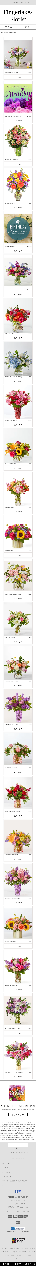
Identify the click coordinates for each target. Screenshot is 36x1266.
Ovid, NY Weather (7, 1252)
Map (18, 1264)
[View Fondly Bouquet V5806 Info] (18, 619)
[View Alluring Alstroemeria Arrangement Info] (18, 141)
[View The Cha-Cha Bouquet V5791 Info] (18, 967)
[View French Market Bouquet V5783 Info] (18, 663)
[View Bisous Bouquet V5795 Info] (18, 489)
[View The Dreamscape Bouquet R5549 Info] (18, 1010)
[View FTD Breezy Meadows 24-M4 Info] (18, 272)
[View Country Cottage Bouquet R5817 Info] (18, 576)
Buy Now (18, 77)
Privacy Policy (9, 1255)
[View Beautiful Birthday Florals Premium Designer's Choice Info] (18, 98)
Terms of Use (18, 1258)
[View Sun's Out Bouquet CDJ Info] (18, 923)
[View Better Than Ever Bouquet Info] (18, 185)
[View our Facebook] (16, 1192)
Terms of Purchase (24, 1255)
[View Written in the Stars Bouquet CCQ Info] (18, 1054)
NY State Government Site (25, 1252)
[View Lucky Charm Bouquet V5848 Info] (18, 836)
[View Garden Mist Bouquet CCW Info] (18, 706)
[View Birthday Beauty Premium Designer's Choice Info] (18, 228)
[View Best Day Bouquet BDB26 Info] (18, 445)
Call (6, 1264)
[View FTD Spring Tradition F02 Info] (18, 54)
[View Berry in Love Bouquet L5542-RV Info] (18, 402)
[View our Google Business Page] (19, 1192)
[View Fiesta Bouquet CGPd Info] (18, 315)
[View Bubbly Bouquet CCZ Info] (18, 532)
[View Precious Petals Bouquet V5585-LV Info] (18, 880)
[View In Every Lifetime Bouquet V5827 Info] (18, 793)
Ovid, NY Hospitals (28, 1248)
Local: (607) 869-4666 (18, 1207)
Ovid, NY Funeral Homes (10, 1248)
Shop (10, 27)
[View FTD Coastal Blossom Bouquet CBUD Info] (18, 359)
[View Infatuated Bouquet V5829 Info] (18, 750)
